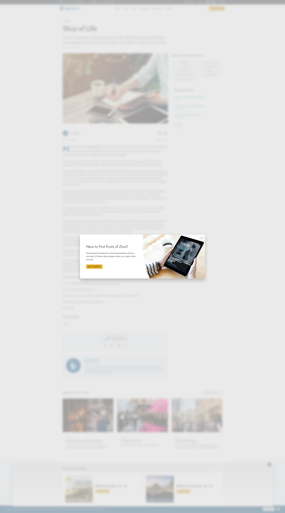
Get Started (94, 266)
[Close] (201, 238)
